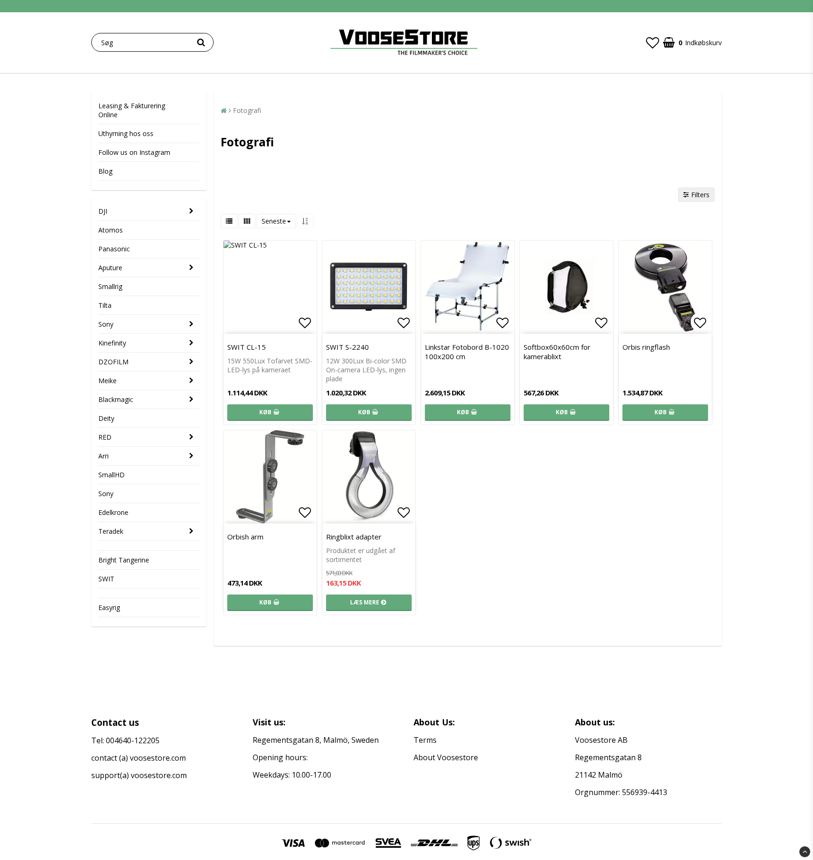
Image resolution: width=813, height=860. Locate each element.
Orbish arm (245, 536)
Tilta (105, 305)
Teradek (110, 531)
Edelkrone (113, 512)
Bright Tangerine (123, 559)
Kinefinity (112, 342)
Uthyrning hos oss (125, 133)
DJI (102, 211)
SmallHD (111, 474)
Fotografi (247, 110)
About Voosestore (446, 757)
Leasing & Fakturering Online (131, 110)
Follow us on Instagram (134, 152)
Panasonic (114, 248)
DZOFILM (113, 361)
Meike (107, 380)
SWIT (106, 578)
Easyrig (109, 607)
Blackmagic (115, 399)
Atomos (110, 229)
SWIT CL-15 (246, 347)
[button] (652, 42)
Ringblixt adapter (354, 536)
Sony (105, 324)
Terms (425, 740)
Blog (105, 171)
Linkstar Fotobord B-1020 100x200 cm (467, 351)
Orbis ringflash (646, 347)
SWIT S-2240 (347, 347)
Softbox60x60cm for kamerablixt (557, 351)
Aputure (110, 267)
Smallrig (110, 286)
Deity (106, 418)
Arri (103, 455)
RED (105, 437)
